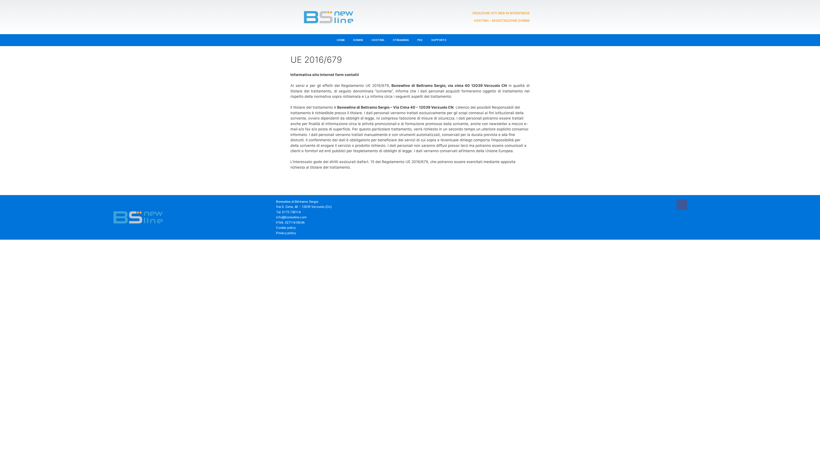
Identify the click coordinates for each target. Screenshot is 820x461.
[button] (513, 40)
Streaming (401, 40)
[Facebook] (681, 204)
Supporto (438, 40)
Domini (358, 40)
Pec (420, 40)
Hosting (378, 40)
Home (341, 40)
